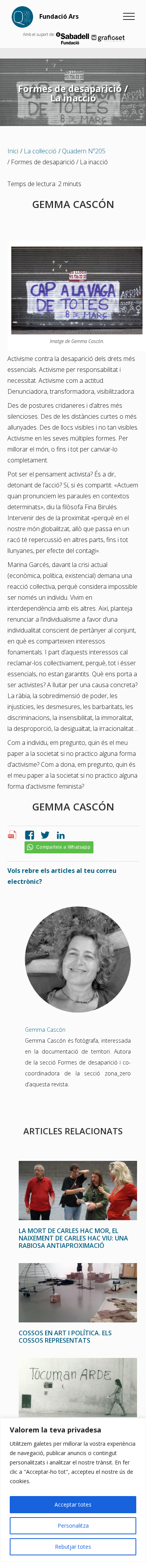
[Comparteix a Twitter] (43, 835)
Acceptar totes (73, 1504)
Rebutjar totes (73, 1546)
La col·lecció (40, 151)
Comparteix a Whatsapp (63, 847)
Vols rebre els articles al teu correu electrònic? (61, 876)
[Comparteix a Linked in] (59, 835)
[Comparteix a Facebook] (28, 835)
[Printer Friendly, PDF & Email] (13, 837)
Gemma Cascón (45, 1029)
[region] (73, 1490)
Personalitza (73, 1525)
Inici (12, 151)
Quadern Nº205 (84, 151)
